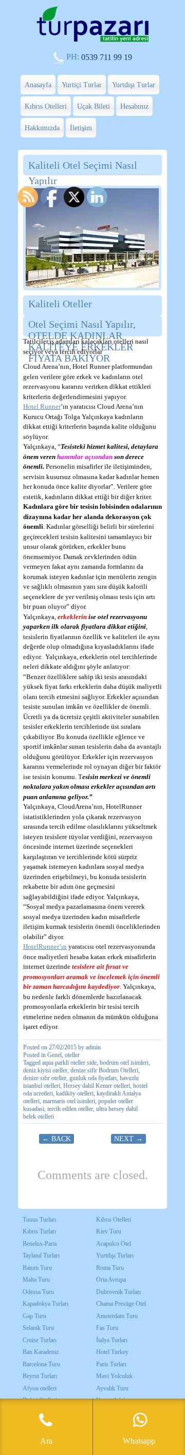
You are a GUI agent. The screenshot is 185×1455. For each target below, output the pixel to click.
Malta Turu (36, 1279)
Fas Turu (107, 1327)
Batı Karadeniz (41, 1352)
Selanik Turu (38, 1327)
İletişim (81, 128)
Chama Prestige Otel (121, 1303)
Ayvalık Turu (112, 1388)
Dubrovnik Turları (118, 1291)
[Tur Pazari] (92, 41)
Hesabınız (134, 106)
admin (93, 1047)
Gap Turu (34, 1316)
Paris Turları (111, 1364)
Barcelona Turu (41, 1364)
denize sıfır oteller (44, 1078)
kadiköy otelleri (75, 1093)
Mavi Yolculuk (114, 1376)
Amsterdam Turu (117, 1316)
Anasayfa (38, 85)
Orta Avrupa (111, 1279)
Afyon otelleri (40, 1388)
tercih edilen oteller (70, 1108)
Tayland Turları (41, 1255)
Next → (128, 1139)
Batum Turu (37, 1267)
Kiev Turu (108, 1231)
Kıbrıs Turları (39, 1231)
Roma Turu (110, 1267)
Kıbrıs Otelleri (46, 106)
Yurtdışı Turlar (133, 85)
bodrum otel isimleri (124, 1062)
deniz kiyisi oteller (45, 1070)
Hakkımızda (42, 128)
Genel (54, 1055)
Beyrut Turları (40, 1376)
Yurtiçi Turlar (82, 85)
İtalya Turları (111, 1340)
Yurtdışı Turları (115, 1255)
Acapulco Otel (113, 1243)
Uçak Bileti (93, 106)
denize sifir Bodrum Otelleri (104, 1070)
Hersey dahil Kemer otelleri (96, 1085)
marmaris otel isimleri (69, 1101)
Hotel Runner (42, 406)
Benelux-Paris (40, 1243)
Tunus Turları (39, 1219)
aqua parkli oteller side (69, 1062)
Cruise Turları (40, 1340)
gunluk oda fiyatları (93, 1078)
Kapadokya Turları (45, 1303)
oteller (72, 1055)
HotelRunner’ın (45, 946)
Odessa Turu (38, 1291)
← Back (56, 1139)
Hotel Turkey (112, 1352)
